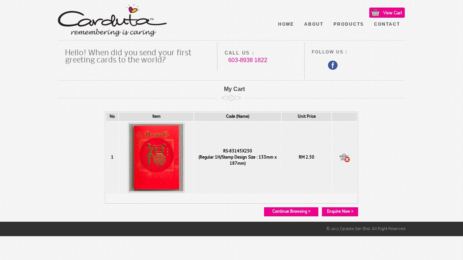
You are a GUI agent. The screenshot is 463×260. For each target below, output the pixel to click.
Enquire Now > (340, 211)
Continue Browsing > (291, 211)
